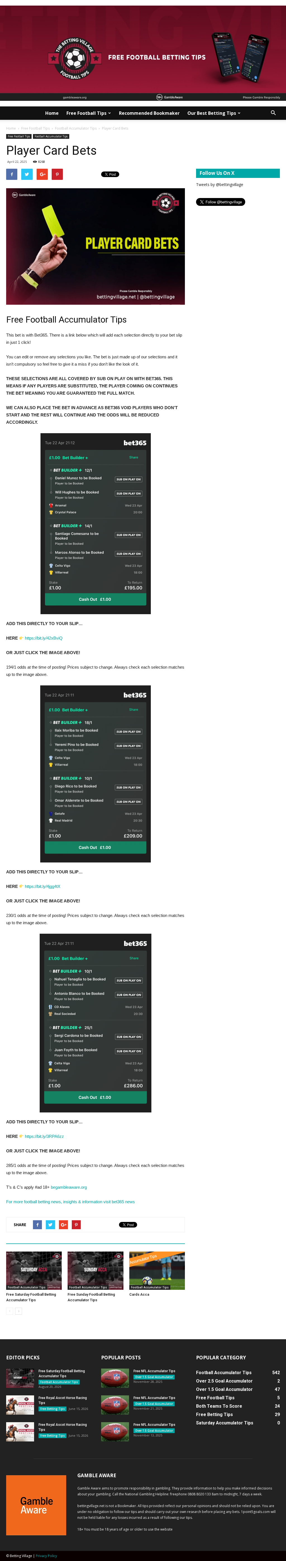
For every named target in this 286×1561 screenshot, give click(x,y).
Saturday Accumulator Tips (224, 1423)
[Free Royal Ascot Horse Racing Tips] (20, 1405)
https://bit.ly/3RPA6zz (44, 1136)
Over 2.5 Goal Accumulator (224, 1381)
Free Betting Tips (52, 1409)
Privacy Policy (46, 1555)
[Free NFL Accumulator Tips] (115, 1378)
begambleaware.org (69, 1187)
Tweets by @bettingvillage (219, 184)
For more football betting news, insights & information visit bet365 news (70, 1201)
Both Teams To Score (219, 1406)
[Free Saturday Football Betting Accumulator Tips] (34, 1271)
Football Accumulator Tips (76, 128)
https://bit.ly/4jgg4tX (42, 886)
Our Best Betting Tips (211, 113)
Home (52, 113)
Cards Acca (139, 1294)
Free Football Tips (86, 113)
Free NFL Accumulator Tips (154, 1371)
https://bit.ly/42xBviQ (44, 638)
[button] (273, 113)
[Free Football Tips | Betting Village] (143, 53)
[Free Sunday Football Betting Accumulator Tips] (95, 1271)
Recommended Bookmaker (149, 113)
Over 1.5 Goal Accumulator (154, 1377)
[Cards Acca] (157, 1271)
